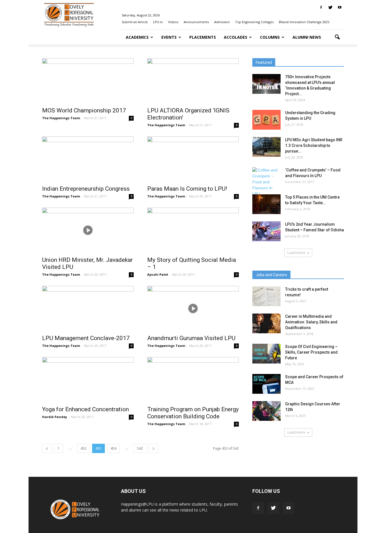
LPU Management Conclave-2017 (86, 338)
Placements (202, 37)
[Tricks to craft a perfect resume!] (266, 296)
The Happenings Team (61, 118)
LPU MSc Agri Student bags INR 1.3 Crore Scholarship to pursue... (313, 145)
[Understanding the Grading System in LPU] (266, 120)
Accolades (235, 37)
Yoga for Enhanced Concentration (85, 409)
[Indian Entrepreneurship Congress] (88, 159)
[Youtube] (339, 7)
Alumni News (306, 37)
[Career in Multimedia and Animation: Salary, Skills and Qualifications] (266, 323)
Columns (270, 37)
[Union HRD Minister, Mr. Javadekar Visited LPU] (88, 230)
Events (169, 37)
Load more (296, 252)
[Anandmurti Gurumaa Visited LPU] (193, 308)
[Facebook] (321, 7)
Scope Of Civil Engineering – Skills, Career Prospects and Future (311, 352)
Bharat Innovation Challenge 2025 (304, 22)
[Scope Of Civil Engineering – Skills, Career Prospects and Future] (266, 354)
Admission (222, 22)
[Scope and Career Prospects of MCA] (266, 384)
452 (83, 448)
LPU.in (158, 22)
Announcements (196, 22)
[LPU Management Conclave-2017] (88, 308)
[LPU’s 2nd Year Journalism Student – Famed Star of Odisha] (266, 231)
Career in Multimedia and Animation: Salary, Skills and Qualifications (311, 322)
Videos (173, 22)
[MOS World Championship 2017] (88, 80)
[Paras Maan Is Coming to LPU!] (193, 159)
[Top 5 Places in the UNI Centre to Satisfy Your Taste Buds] (266, 204)
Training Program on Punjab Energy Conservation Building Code (193, 413)
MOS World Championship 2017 (84, 110)
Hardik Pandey (54, 417)
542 (140, 448)
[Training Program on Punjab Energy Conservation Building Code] (193, 379)
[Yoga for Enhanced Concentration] (88, 379)
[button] (337, 37)
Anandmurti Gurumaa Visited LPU (191, 338)
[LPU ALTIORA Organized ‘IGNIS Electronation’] (193, 80)
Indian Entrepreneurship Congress (86, 188)
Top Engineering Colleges (254, 22)
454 (113, 448)
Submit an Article (135, 22)
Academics (137, 37)
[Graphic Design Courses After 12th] (266, 411)
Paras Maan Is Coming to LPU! (187, 188)
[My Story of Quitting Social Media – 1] (193, 230)
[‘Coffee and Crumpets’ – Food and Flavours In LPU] (266, 182)
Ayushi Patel (157, 274)
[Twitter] (330, 7)
